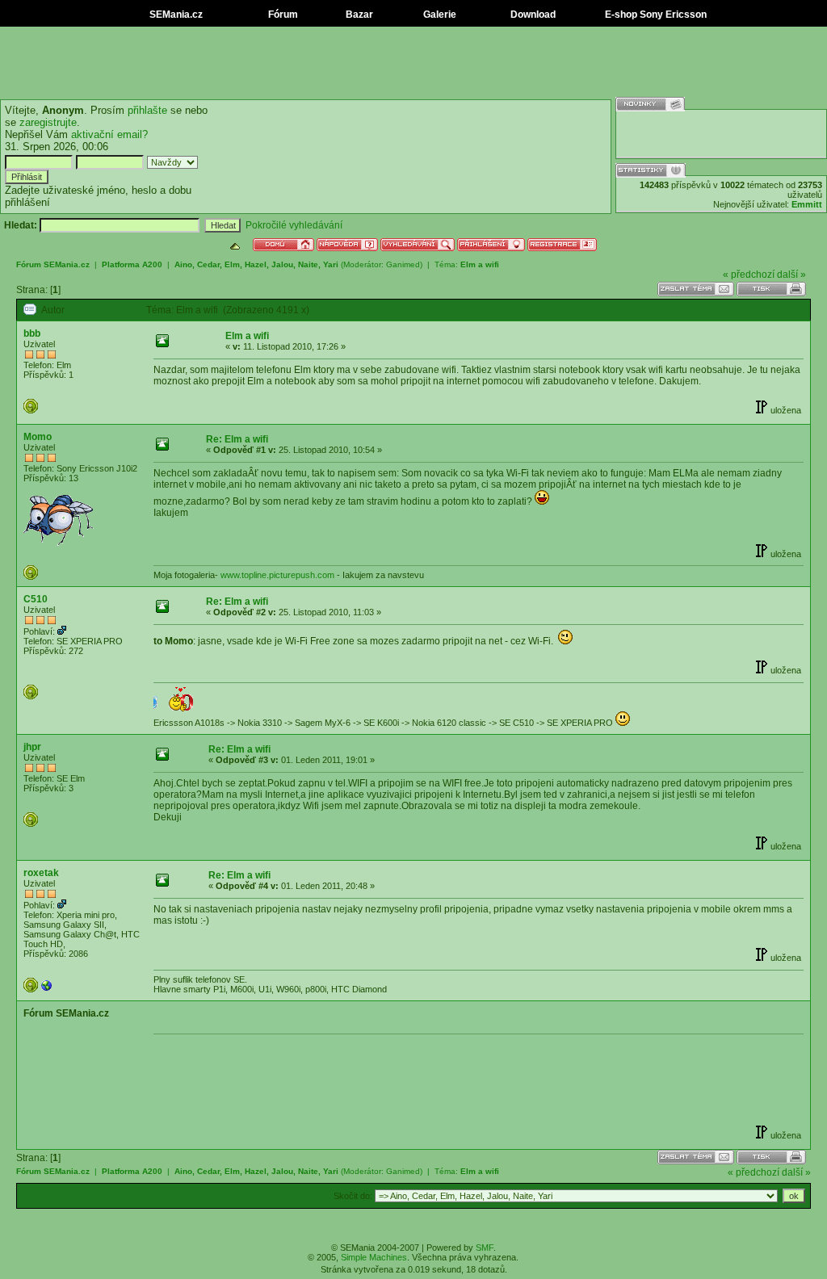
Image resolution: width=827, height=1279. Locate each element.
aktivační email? (109, 134)
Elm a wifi (479, 264)
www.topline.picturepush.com (277, 575)
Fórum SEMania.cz (53, 264)
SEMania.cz (175, 14)
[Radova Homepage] (46, 989)
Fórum (282, 14)
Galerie (438, 14)
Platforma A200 (132, 264)
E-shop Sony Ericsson (654, 14)
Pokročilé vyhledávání (294, 225)
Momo (37, 436)
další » (791, 274)
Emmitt (806, 204)
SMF (484, 1247)
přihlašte (147, 110)
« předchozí (749, 274)
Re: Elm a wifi (237, 439)
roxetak (41, 873)
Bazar (358, 14)
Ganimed (403, 264)
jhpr (32, 747)
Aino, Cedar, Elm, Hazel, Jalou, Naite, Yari (256, 264)
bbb (31, 333)
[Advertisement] (413, 63)
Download (532, 14)
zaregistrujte (48, 122)
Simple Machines (374, 1257)
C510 (35, 599)
